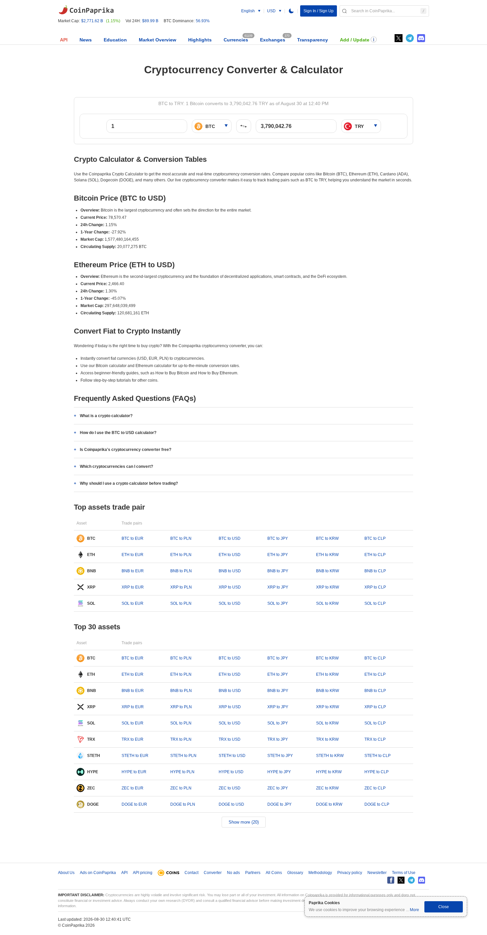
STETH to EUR (135, 755)
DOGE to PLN (182, 804)
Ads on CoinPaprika (98, 872)
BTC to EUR (132, 538)
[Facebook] (390, 880)
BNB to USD (230, 571)
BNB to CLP (375, 571)
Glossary (295, 872)
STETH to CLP (377, 755)
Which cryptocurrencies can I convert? (116, 466)
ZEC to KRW (327, 788)
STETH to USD (232, 755)
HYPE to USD (231, 772)
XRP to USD (230, 587)
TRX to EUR (132, 739)
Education (115, 39)
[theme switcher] (291, 11)
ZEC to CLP (375, 788)
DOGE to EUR (134, 804)
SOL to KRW (327, 603)
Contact (191, 872)
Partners (252, 872)
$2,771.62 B (92, 21)
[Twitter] (399, 38)
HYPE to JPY (279, 772)
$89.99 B (150, 21)
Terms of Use (403, 872)
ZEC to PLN (180, 788)
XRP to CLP (375, 587)
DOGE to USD (231, 804)
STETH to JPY (280, 755)
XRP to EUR (133, 587)
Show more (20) (244, 822)
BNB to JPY (277, 571)
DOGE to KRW (329, 804)
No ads (233, 872)
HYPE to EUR (134, 772)
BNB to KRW (327, 571)
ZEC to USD (230, 788)
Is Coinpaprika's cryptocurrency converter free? (125, 449)
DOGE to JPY (279, 804)
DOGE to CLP (376, 804)
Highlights (200, 39)
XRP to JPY (277, 587)
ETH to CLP (375, 554)
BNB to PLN (181, 571)
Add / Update (354, 39)
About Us (66, 872)
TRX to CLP (375, 739)
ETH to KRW (327, 554)
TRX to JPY (277, 739)
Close (443, 906)
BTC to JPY (277, 538)
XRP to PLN (181, 587)
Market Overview (157, 39)
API (64, 39)
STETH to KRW (330, 755)
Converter (213, 872)
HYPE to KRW (329, 772)
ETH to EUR (132, 554)
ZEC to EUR (132, 788)
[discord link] (421, 38)
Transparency (312, 39)
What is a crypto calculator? (106, 415)
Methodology (320, 872)
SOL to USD (230, 603)
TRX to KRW (327, 739)
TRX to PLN (180, 739)
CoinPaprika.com (86, 10)
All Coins (274, 872)
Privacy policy (349, 872)
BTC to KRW (327, 538)
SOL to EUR (132, 603)
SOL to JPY (277, 603)
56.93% (203, 21)
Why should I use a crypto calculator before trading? (129, 483)
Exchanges (272, 39)
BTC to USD (230, 538)
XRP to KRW (327, 587)
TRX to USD (230, 739)
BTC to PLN (180, 538)
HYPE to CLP (376, 772)
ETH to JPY (277, 554)
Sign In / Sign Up (318, 11)
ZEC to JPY (277, 788)
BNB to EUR (133, 571)
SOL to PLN (180, 603)
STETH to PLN (183, 755)
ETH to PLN (180, 554)
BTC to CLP (375, 538)
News (86, 39)
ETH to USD (230, 554)
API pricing (142, 872)
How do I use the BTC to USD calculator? (118, 432)
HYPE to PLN (182, 772)
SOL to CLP (375, 603)
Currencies (236, 39)
